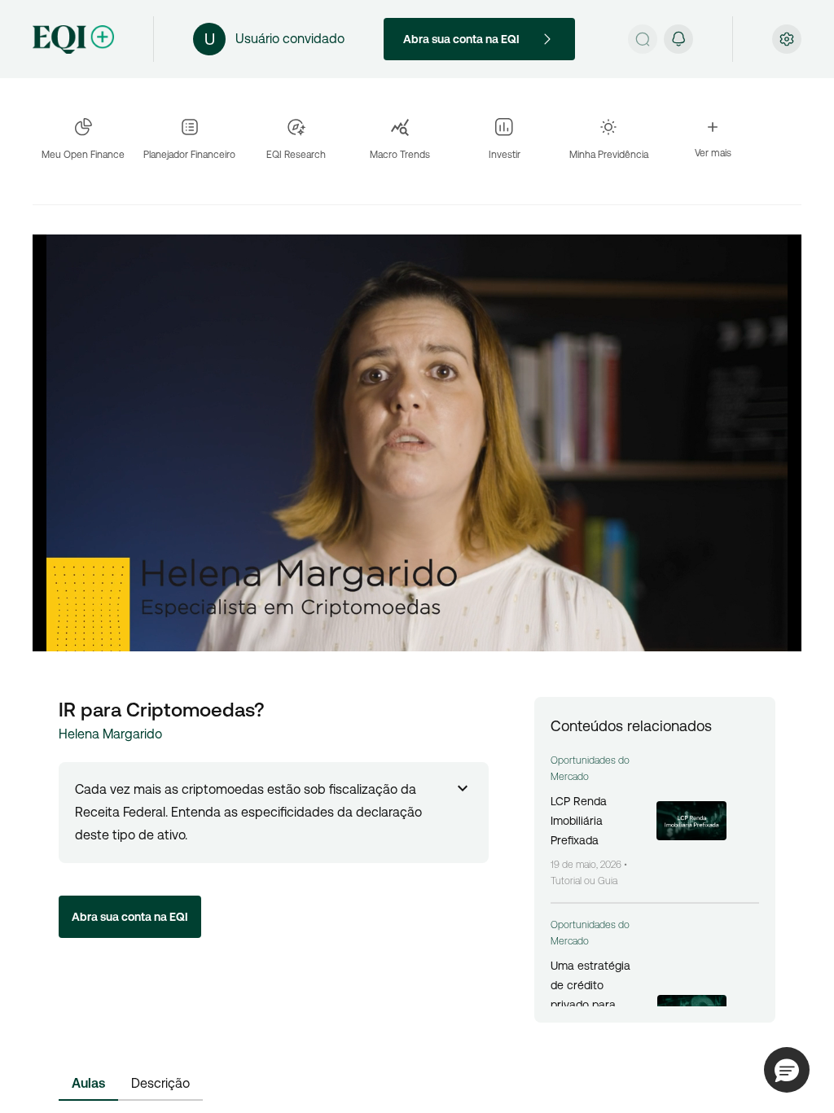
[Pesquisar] (642, 39)
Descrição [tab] (160, 1083)
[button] (787, 1070)
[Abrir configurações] (786, 39)
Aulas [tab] (88, 1083)
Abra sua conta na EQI (461, 39)
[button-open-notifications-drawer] (678, 39)
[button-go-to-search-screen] (642, 39)
